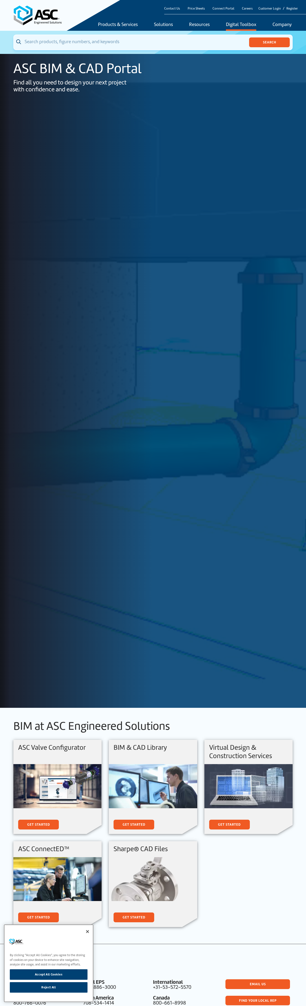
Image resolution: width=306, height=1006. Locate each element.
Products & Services (118, 24)
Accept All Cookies (49, 974)
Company (282, 24)
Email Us (258, 984)
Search (269, 42)
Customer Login (269, 8)
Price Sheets (196, 8)
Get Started (38, 824)
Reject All (48, 987)
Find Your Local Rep (258, 1000)
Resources (199, 24)
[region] (48, 963)
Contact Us (172, 8)
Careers (247, 8)
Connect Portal (223, 8)
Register (292, 8)
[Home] (40, 15)
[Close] (87, 931)
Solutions (163, 24)
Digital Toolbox (241, 24)
